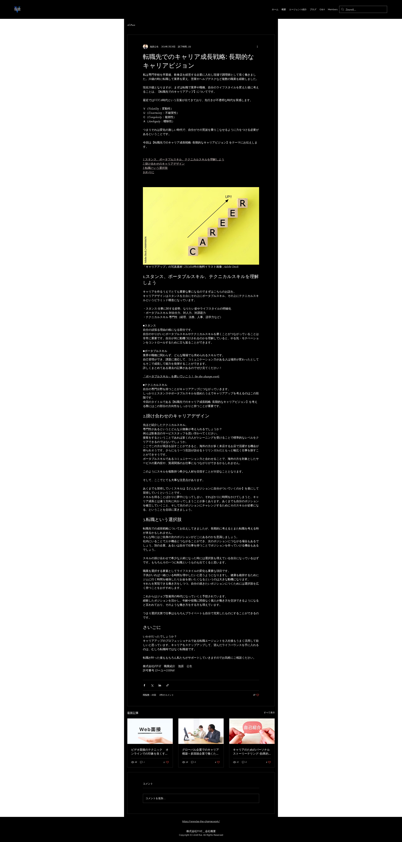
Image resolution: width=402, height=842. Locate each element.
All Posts (131, 25)
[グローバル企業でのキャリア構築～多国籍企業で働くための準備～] (201, 731)
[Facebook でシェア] (144, 685)
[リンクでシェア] (167, 685)
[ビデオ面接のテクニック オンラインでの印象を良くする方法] (150, 731)
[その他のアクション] (257, 47)
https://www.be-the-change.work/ (201, 821)
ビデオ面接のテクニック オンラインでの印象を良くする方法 (149, 752)
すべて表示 (269, 712)
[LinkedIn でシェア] (159, 685)
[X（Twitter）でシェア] (152, 685)
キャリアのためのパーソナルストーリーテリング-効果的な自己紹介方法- (251, 752)
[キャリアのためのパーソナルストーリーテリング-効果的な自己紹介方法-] (252, 731)
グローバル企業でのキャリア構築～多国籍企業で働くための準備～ (200, 752)
